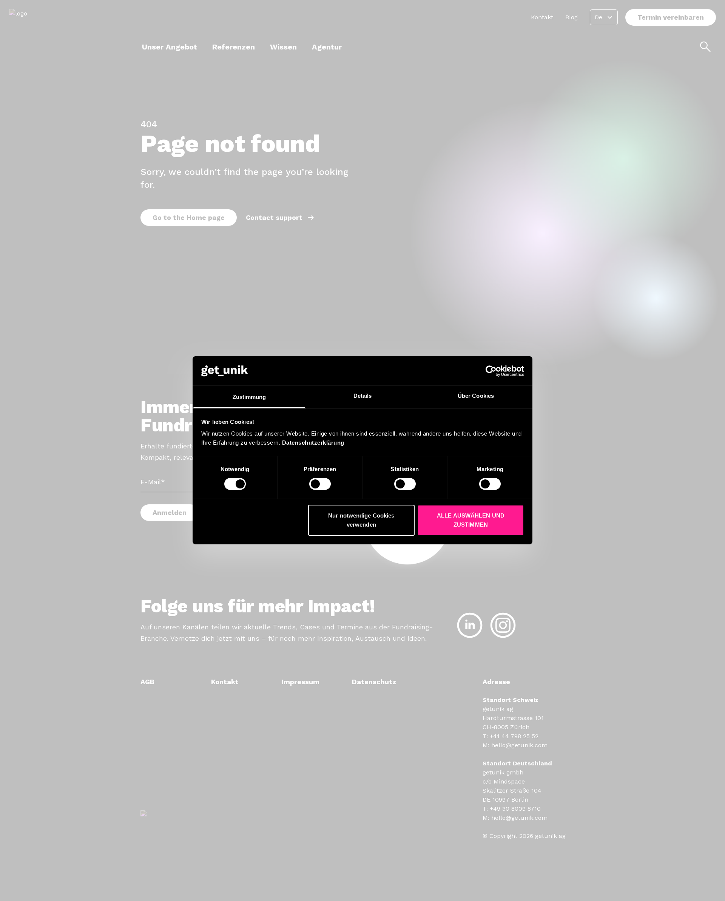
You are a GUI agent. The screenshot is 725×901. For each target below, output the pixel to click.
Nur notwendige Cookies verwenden (361, 520)
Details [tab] (362, 396)
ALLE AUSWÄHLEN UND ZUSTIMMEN (470, 520)
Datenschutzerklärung (313, 442)
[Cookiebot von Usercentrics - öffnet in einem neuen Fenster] (491, 371)
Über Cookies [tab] (476, 396)
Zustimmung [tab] (249, 397)
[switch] (320, 484)
